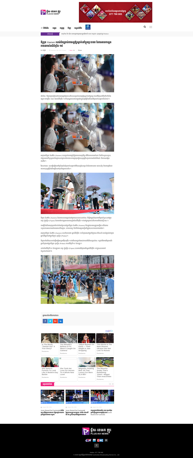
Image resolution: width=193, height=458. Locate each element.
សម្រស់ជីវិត (78, 28)
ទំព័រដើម (46, 28)
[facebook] (96, 446)
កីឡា (69, 28)
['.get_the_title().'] (52, 397)
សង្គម (54, 28)
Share (80, 50)
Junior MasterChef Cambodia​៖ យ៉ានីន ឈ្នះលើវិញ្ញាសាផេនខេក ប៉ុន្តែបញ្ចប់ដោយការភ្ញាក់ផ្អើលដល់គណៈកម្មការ (52, 412)
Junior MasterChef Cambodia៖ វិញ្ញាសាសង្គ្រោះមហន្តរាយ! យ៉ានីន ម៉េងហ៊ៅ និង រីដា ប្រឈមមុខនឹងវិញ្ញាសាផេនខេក (77, 412)
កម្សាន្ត (62, 28)
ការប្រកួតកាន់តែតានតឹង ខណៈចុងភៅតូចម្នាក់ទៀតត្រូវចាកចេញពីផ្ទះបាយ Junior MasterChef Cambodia (101, 412)
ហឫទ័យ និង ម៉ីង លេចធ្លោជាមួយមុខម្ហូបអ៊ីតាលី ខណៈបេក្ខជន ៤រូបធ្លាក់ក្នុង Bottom (85, 34)
